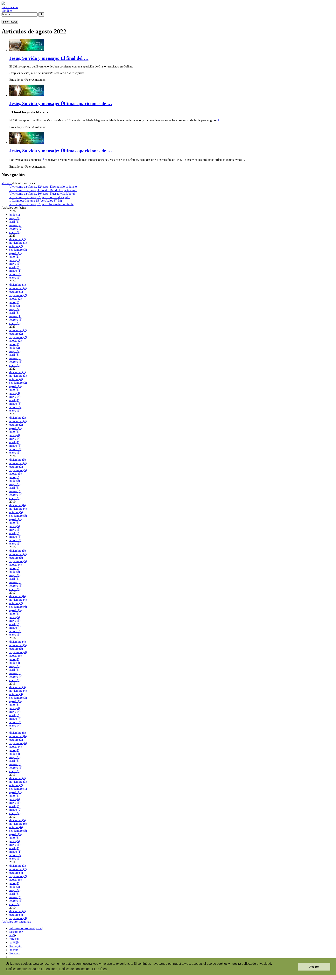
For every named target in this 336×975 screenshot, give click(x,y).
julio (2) (14, 256)
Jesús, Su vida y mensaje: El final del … (48, 58)
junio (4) (14, 435)
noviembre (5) (18, 645)
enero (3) (14, 323)
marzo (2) (15, 225)
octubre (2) (16, 246)
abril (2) (14, 806)
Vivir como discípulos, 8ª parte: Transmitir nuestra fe (41, 204)
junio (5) (14, 480)
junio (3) (14, 305)
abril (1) (14, 221)
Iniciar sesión (10, 7)
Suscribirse (16, 931)
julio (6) (14, 522)
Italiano (13, 949)
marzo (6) (15, 673)
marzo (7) (15, 718)
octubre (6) (16, 827)
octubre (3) (16, 466)
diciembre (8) (17, 732)
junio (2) (14, 347)
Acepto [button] (314, 966)
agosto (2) (15, 298)
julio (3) (14, 704)
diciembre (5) (17, 459)
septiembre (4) (18, 652)
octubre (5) (16, 512)
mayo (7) (14, 890)
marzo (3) (15, 358)
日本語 (14, 942)
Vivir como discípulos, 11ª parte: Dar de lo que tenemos (43, 190)
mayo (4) (14, 396)
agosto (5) (15, 473)
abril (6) (14, 487)
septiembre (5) (18, 470)
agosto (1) (15, 253)
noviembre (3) (18, 375)
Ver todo (7, 183)
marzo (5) (15, 445)
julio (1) (14, 344)
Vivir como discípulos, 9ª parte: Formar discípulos (39, 197)
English (14, 938)
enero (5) (14, 452)
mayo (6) (14, 575)
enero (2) (14, 813)
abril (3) (14, 267)
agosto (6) (15, 655)
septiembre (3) (18, 249)
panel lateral (10, 21)
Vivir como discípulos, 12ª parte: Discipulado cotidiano (43, 186)
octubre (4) (16, 379)
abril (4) (14, 400)
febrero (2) (15, 228)
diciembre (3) (17, 687)
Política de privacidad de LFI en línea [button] (31, 969)
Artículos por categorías (16, 921)
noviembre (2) (18, 330)
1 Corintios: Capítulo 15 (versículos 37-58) (35, 200)
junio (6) (14, 799)
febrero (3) (15, 274)
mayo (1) (14, 218)
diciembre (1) (17, 284)
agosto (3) (15, 386)
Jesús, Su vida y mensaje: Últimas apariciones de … (60, 103)
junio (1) (14, 214)
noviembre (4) (18, 288)
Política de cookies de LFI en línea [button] (83, 969)
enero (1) (14, 232)
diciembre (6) (17, 505)
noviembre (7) (18, 869)
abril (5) (14, 533)
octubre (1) (16, 291)
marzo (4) (15, 491)
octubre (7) (16, 603)
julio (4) (14, 389)
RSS (12, 935)
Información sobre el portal (25, 928)
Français (14, 953)
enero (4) (14, 498)
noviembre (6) (18, 736)
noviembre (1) (18, 242)
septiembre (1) (18, 788)
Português (15, 946)
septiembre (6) (18, 606)
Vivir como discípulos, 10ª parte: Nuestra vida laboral (42, 193)
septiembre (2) (18, 295)
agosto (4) (15, 428)
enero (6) (14, 589)
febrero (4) (15, 449)
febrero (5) (15, 585)
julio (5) (14, 477)
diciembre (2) (17, 239)
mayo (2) (14, 309)
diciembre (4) (17, 641)
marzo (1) (15, 270)
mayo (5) (14, 484)
